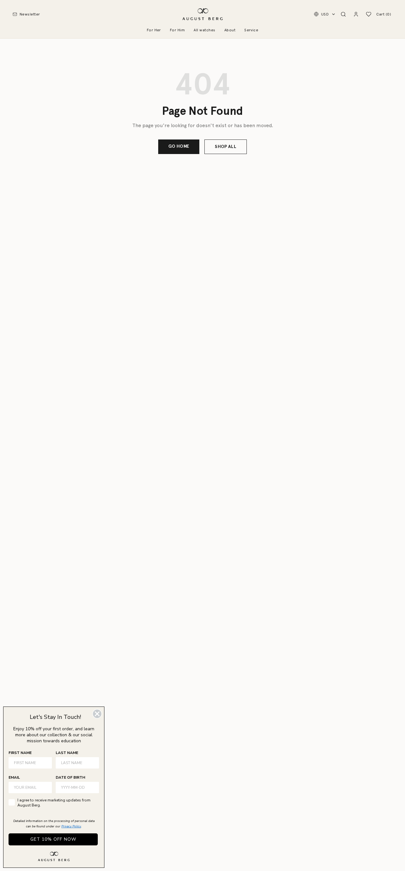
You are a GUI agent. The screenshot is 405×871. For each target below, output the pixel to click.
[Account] (356, 14)
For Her (154, 30)
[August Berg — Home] (202, 14)
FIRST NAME (20, 752)
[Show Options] (93, 787)
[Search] (343, 14)
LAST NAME (67, 752)
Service (251, 30)
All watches (204, 30)
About (229, 30)
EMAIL (14, 777)
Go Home (178, 146)
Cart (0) (383, 14)
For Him (177, 30)
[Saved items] (368, 14)
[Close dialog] (97, 714)
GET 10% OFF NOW (53, 839)
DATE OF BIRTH (70, 777)
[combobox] (75, 787)
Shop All (225, 146)
